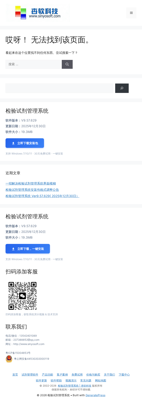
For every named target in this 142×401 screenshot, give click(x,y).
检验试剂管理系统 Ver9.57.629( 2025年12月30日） (42, 196)
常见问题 (85, 380)
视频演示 (71, 380)
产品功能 (47, 374)
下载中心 (124, 374)
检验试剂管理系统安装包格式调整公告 (32, 190)
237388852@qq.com (26, 339)
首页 (15, 374)
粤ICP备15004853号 (18, 352)
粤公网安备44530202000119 (31, 358)
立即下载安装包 (27, 143)
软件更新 (41, 380)
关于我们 (109, 374)
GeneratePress (95, 395)
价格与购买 (93, 374)
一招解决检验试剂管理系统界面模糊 (31, 183)
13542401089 (28, 335)
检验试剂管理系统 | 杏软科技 (74, 385)
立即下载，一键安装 (30, 249)
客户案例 (62, 374)
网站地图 (100, 380)
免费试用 (77, 374)
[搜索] (67, 64)
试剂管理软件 (30, 374)
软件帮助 (56, 380)
